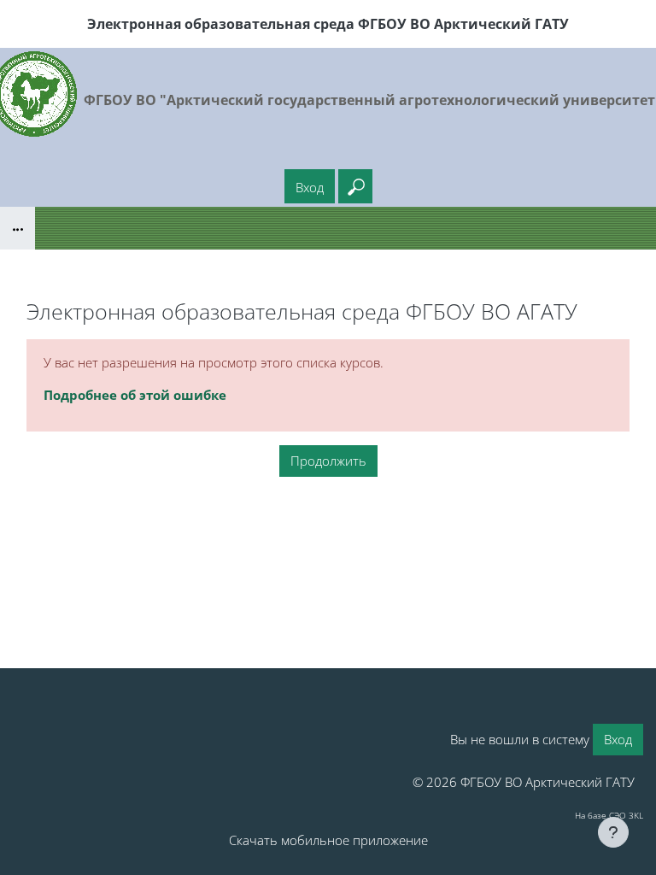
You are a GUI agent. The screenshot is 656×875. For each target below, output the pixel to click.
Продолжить (328, 460)
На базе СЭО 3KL (609, 815)
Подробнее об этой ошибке (135, 394)
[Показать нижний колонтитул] (613, 832)
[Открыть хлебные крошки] (17, 228)
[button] (355, 186)
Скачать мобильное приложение (328, 840)
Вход (310, 187)
